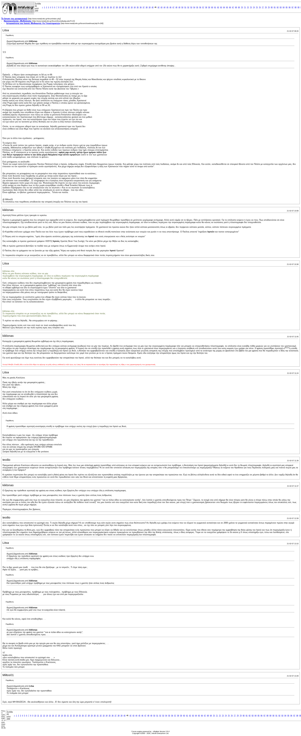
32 (129, 7)
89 (298, 7)
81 (275, 7)
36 (141, 7)
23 (102, 7)
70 (242, 7)
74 (254, 7)
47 (173, 7)
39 (149, 7)
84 (284, 7)
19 (90, 7)
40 (152, 7)
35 (138, 7)
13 (72, 7)
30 (123, 7)
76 (260, 7)
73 (251, 7)
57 (203, 7)
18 (87, 7)
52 (188, 7)
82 (278, 7)
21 (96, 7)
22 (99, 7)
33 (132, 7)
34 (135, 7)
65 (227, 7)
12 (69, 7)
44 (164, 7)
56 (200, 7)
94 (285, 715)
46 (170, 7)
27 (114, 7)
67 (233, 7)
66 (230, 7)
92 (279, 715)
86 (289, 7)
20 (93, 7)
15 (78, 7)
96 (291, 715)
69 (239, 7)
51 (185, 7)
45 (167, 7)
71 (245, 7)
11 (66, 7)
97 (294, 715)
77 (263, 7)
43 (161, 7)
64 (224, 7)
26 (111, 7)
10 (63, 7)
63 (221, 7)
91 (276, 715)
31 (126, 7)
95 (288, 715)
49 (179, 7)
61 (215, 7)
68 (236, 7)
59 (209, 7)
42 (158, 7)
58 (206, 7)
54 (194, 7)
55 (197, 7)
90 (273, 715)
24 (105, 7)
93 (282, 715)
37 (144, 7)
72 (248, 7)
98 (297, 715)
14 (75, 7)
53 (191, 7)
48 (176, 7)
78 (266, 7)
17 (84, 7)
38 (147, 7)
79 (269, 7)
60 (212, 7)
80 (272, 7)
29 (120, 7)
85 (287, 7)
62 (218, 7)
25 (108, 7)
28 (117, 7)
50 (182, 7)
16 (81, 7)
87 (292, 7)
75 (257, 7)
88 (295, 7)
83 (281, 7)
